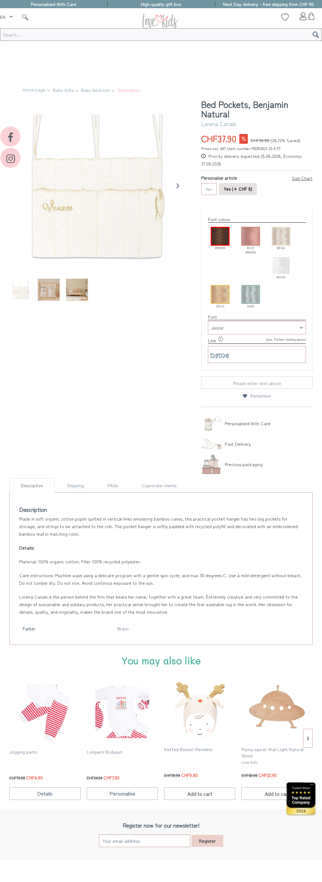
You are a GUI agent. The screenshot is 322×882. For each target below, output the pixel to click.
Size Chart (302, 178)
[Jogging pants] (44, 712)
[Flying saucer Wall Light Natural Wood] (277, 709)
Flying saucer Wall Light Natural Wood (272, 755)
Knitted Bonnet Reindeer (188, 749)
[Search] (315, 34)
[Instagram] (10, 158)
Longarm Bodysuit (104, 752)
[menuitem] (7, 16)
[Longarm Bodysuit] (122, 712)
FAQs (113, 485)
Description (32, 485)
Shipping (75, 485)
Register (207, 841)
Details (45, 793)
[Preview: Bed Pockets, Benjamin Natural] (20, 290)
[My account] (298, 18)
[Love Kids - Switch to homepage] (161, 22)
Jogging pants (23, 752)
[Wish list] (285, 17)
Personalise (122, 793)
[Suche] (25, 17)
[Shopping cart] (311, 18)
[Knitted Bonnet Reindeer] (199, 709)
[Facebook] (10, 136)
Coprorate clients (159, 485)
